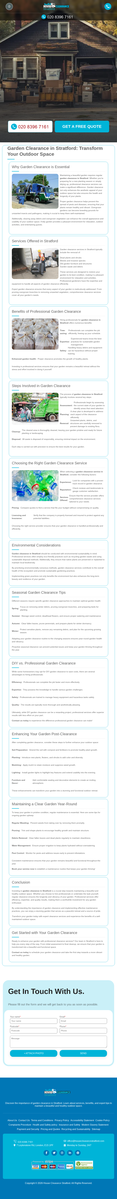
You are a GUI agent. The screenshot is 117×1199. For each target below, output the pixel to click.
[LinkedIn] (70, 1153)
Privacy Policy (62, 1120)
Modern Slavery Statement (95, 1125)
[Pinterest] (78, 1153)
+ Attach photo (34, 1053)
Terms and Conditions (42, 1120)
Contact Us (24, 1120)
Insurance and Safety (69, 1125)
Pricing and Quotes (50, 1129)
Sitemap (96, 1129)
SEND (83, 1053)
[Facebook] (46, 1153)
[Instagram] (62, 1153)
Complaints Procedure (20, 1125)
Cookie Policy (102, 1120)
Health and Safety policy (45, 1125)
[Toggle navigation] (9, 6)
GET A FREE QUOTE (82, 126)
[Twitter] (54, 1153)
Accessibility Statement (82, 1120)
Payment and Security (28, 1129)
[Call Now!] (58, 17)
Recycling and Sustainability (75, 1129)
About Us (12, 1120)
